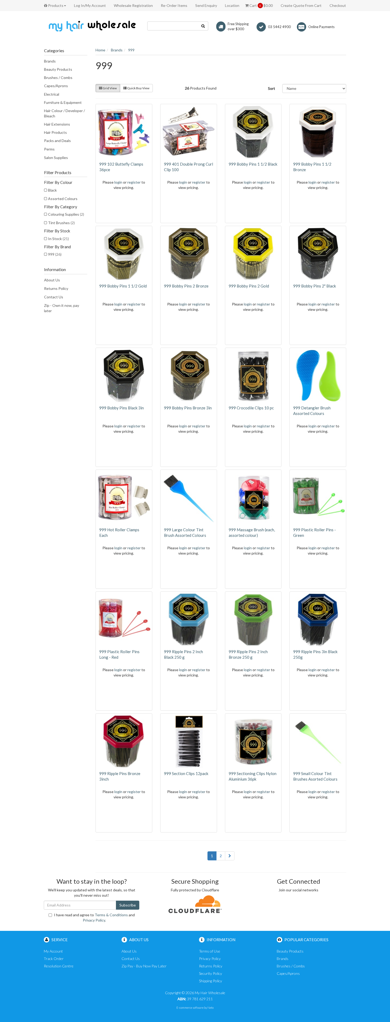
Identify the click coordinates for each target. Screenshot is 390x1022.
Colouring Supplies (66, 214)
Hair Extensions (57, 124)
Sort (271, 88)
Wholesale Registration (133, 5)
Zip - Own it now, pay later (61, 308)
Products (55, 5)
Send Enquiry (206, 5)
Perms (49, 149)
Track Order (54, 958)
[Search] (203, 25)
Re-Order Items (174, 5)
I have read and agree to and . (94, 917)
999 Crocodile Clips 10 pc (251, 407)
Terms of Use (209, 951)
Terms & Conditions (111, 915)
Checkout (338, 5)
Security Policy (210, 973)
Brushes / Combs (58, 77)
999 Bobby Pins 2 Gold (249, 286)
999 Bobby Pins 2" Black (314, 286)
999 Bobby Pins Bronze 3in (188, 407)
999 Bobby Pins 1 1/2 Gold (123, 286)
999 (55, 254)
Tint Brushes (61, 222)
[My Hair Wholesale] (91, 26)
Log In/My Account (90, 5)
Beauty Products (58, 69)
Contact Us (53, 297)
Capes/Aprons (56, 85)
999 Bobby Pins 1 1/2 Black (253, 164)
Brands (50, 61)
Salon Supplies (56, 157)
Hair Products (55, 132)
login (118, 182)
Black (52, 190)
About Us (52, 280)
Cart (261, 5)
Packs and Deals (57, 140)
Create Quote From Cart (301, 5)
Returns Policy (56, 288)
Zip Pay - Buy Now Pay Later (144, 966)
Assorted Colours (62, 198)
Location (232, 5)
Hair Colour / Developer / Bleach (64, 113)
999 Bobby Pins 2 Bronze (186, 286)
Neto (210, 1007)
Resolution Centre (58, 966)
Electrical (51, 94)
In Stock (58, 238)
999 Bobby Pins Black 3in (121, 407)
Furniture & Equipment (63, 102)
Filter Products (57, 172)
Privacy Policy (94, 920)
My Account (53, 951)
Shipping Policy (210, 981)
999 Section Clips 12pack (186, 773)
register (134, 182)
